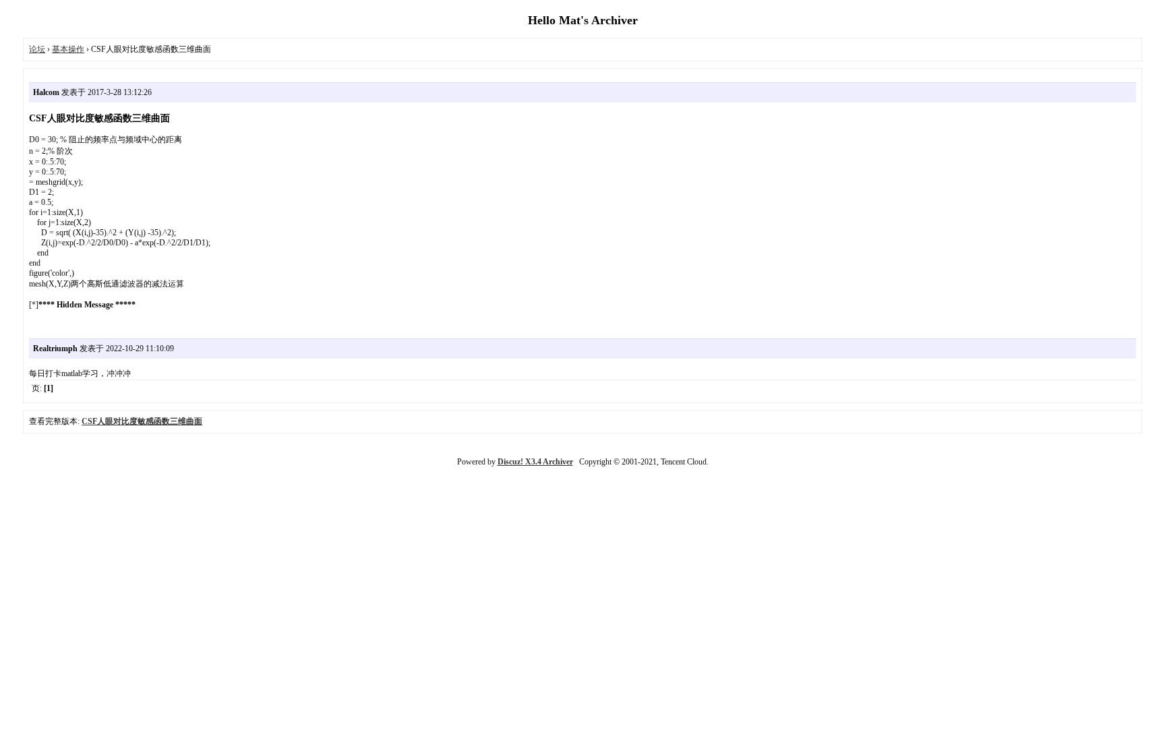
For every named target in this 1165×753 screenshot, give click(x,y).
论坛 (37, 49)
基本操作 (68, 49)
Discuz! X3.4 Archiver (535, 461)
